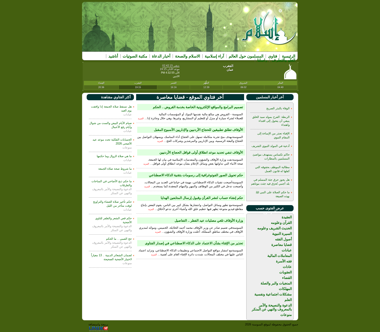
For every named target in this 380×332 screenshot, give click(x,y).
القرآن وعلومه (281, 222)
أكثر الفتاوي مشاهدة (116, 97)
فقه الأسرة (284, 261)
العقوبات (285, 272)
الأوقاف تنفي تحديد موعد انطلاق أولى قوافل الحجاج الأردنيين (201, 152)
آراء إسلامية (214, 56)
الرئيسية (288, 56)
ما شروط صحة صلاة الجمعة (115, 168)
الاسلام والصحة (187, 56)
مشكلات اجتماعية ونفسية (273, 294)
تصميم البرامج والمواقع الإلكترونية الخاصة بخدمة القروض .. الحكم (198, 107)
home (269, 31)
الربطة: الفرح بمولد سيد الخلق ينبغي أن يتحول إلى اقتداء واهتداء (271, 120)
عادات (287, 267)
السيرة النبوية (282, 234)
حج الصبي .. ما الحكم (119, 238)
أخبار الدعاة (161, 56)
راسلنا (262, 60)
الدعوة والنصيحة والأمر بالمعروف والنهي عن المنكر (272, 307)
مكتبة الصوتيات (135, 56)
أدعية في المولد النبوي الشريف (271, 146)
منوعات (286, 315)
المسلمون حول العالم (246, 56)
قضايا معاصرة (281, 245)
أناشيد (113, 56)
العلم (288, 300)
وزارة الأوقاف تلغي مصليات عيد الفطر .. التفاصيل (209, 220)
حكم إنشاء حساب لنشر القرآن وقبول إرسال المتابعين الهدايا (202, 198)
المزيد (141, 118)
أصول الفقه (283, 239)
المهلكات (285, 289)
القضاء (287, 278)
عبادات (287, 250)
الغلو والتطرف (283, 60)
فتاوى (272, 56)
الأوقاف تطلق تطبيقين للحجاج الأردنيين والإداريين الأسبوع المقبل (198, 130)
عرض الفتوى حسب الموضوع (270, 210)
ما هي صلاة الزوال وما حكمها (114, 156)
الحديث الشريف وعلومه (274, 228)
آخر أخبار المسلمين (270, 97)
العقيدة (287, 217)
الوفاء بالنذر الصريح (278, 108)
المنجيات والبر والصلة (276, 283)
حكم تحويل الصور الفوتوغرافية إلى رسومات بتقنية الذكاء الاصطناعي (196, 175)
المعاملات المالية (279, 256)
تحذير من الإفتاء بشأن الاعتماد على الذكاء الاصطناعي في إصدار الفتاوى (194, 243)
